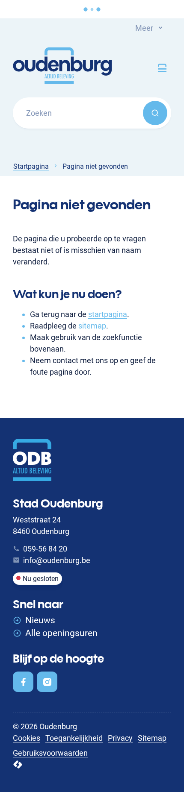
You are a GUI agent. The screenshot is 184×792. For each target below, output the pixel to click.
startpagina (107, 314)
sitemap (92, 325)
